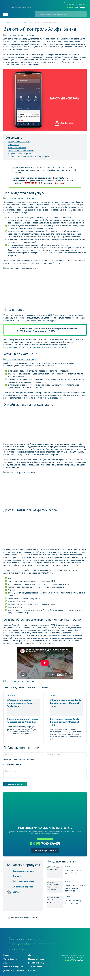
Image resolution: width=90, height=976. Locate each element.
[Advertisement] (45, 425)
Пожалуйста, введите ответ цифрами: (18, 759)
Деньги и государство (13, 970)
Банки (6, 955)
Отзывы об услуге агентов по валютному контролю (29, 156)
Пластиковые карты (23, 881)
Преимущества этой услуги (19, 142)
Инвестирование (36, 958)
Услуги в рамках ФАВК (17, 147)
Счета (16, 891)
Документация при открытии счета (22, 153)
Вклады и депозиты (23, 871)
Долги (31, 955)
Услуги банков (10, 958)
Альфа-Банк (11, 696)
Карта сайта (13, 949)
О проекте (22, 949)
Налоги (67, 897)
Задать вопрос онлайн (45, 850)
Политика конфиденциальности (19, 945)
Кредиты (17, 876)
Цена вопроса (13, 144)
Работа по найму (36, 962)
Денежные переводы (24, 886)
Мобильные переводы (13, 966)
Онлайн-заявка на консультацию (21, 150)
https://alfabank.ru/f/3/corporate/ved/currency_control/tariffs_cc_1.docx (35, 347)
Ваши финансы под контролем (21, 7)
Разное (67, 867)
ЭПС (5, 962)
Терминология (35, 966)
